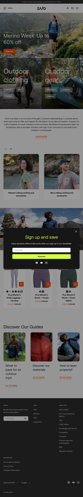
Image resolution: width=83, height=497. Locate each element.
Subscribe (41, 256)
